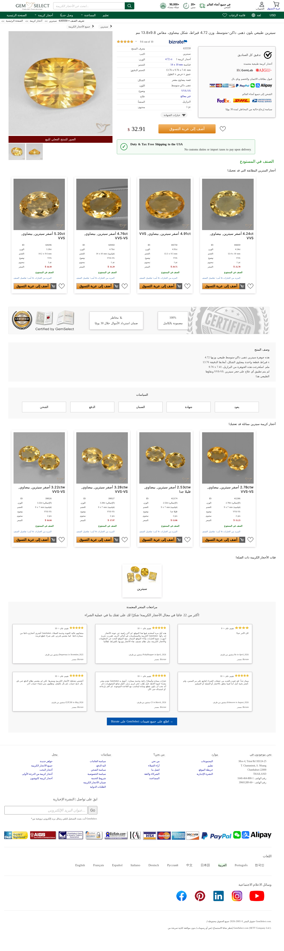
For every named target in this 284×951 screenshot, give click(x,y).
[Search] (129, 5)
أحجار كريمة (43, 14)
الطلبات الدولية (98, 786)
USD (273, 15)
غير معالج (185, 96)
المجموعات (207, 761)
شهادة (188, 407)
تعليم (106, 15)
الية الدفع (101, 765)
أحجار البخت (46, 769)
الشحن (44, 407)
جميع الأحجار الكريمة (41, 765)
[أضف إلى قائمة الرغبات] (223, 129)
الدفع (92, 407)
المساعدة (88, 14)
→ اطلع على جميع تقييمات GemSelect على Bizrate (142, 721)
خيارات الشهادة (172, 115)
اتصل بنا (155, 769)
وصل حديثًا (66, 15)
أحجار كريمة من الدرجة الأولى (37, 773)
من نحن (155, 761)
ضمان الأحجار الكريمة (94, 782)
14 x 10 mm (176, 64)
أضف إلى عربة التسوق (187, 129)
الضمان (140, 407)
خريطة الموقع (206, 769)
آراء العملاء (153, 765)
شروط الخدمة (98, 778)
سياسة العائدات (98, 761)
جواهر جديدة (46, 761)
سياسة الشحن (98, 769)
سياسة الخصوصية (97, 773)
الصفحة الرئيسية (17, 15)
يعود (236, 407)
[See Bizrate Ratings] (178, 42)
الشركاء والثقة (151, 773)
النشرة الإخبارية (205, 773)
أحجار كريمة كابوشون (41, 778)
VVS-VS (186, 91)
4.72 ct (169, 59)
